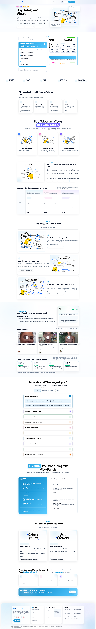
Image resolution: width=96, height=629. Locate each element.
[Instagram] (17, 617)
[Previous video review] (17, 343)
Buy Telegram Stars (67, 616)
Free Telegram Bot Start (49, 618)
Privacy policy (35, 620)
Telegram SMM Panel (36, 609)
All (37, 390)
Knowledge (44, 390)
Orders (51, 390)
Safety (58, 390)
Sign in (66, 1)
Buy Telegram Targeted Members (68, 611)
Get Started (63, 57)
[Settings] (62, 2)
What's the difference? (41, 49)
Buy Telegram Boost (67, 613)
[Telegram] (14, 617)
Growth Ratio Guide (59, 572)
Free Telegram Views (49, 613)
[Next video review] (78, 343)
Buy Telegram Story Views (77, 613)
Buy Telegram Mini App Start (68, 619)
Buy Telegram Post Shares (68, 618)
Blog (54, 1)
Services (35, 1)
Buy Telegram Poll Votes (77, 618)
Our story (34, 615)
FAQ (33, 612)
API (48, 1)
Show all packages (62, 54)
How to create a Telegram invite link (57, 612)
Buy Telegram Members (77, 609)
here (56, 387)
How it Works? (42, 1)
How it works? (35, 614)
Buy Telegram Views (67, 609)
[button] (32, 38)
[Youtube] (19, 617)
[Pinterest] (24, 617)
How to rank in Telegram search (57, 615)
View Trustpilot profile (68, 325)
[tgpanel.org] (25, 2)
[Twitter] (21, 617)
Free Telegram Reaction (48, 615)
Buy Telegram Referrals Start (78, 616)
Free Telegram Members (48, 611)
